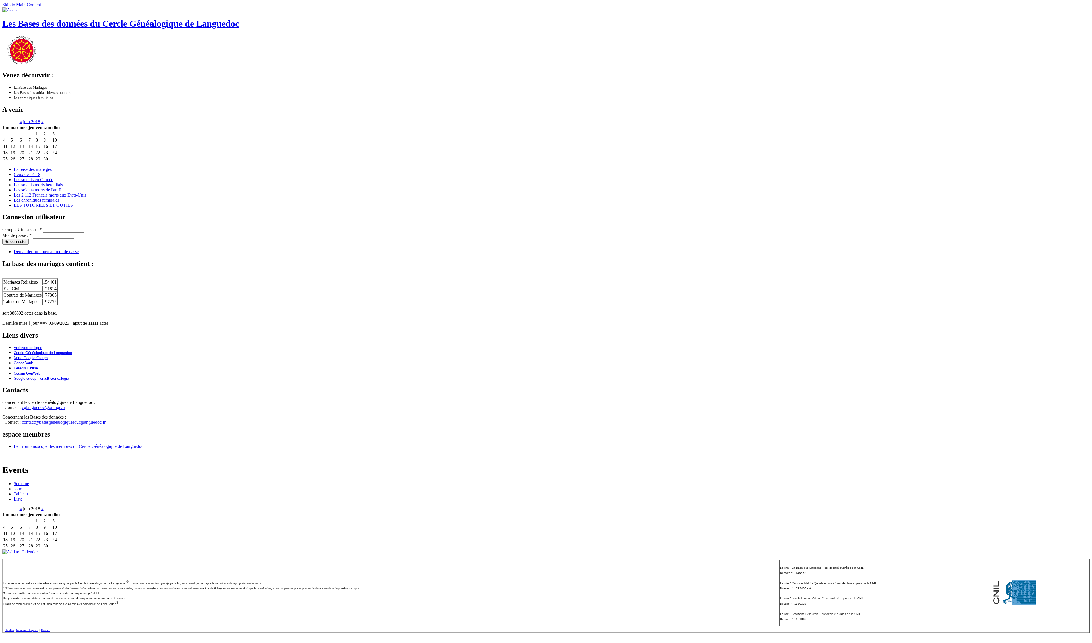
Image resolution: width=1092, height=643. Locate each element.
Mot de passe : (17, 235)
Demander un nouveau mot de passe (46, 251)
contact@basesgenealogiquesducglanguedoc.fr (64, 422)
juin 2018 (31, 121)
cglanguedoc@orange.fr (43, 407)
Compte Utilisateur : (22, 229)
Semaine (21, 483)
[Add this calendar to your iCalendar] (20, 551)
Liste (18, 499)
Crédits (9, 630)
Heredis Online (26, 368)
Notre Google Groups (31, 358)
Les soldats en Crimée (33, 179)
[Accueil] (11, 9)
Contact (45, 630)
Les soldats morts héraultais (38, 184)
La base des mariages (33, 169)
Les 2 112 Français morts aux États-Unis (50, 195)
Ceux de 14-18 (27, 174)
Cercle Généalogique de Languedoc (43, 353)
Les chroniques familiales (36, 200)
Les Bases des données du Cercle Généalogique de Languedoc (120, 23)
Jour (17, 488)
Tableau (21, 493)
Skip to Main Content (21, 4)
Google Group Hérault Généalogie (41, 378)
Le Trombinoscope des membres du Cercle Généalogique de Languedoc (78, 446)
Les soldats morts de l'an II (37, 189)
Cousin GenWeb (27, 373)
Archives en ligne (28, 348)
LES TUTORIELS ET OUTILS (43, 205)
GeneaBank (23, 363)
